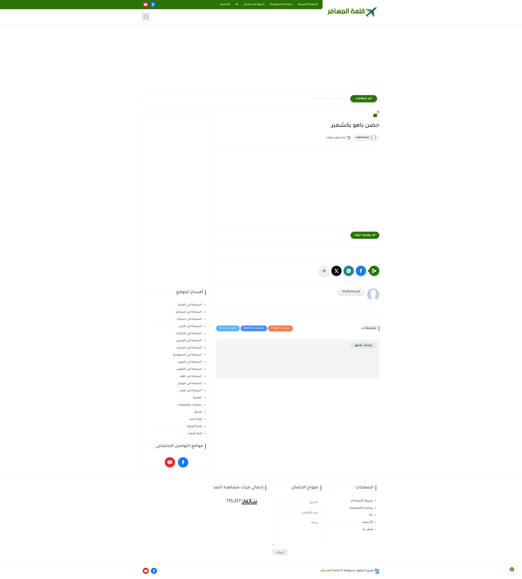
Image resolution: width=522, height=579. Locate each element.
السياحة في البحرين (189, 340)
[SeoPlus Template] (376, 571)
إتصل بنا (368, 529)
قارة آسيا (196, 419)
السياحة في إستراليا (189, 312)
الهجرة (197, 397)
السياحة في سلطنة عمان (330, 98)
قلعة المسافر (330, 570)
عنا (237, 4)
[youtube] (145, 4)
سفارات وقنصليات (189, 405)
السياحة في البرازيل (189, 347)
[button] (361, 271)
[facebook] (153, 4)
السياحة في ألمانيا (190, 305)
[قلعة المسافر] (351, 12)
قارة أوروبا (195, 433)
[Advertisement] (261, 61)
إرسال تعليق (363, 345)
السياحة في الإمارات (189, 333)
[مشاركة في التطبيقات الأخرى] (324, 271)
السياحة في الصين (190, 362)
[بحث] (146, 16)
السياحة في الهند (190, 376)
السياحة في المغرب (189, 369)
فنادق (198, 412)
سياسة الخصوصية (281, 4)
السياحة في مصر (191, 390)
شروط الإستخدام (254, 4)
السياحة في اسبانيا (189, 319)
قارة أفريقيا (194, 426)
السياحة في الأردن (190, 326)
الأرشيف (224, 4)
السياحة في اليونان (189, 383)
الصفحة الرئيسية (308, 4)
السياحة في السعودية (187, 355)
